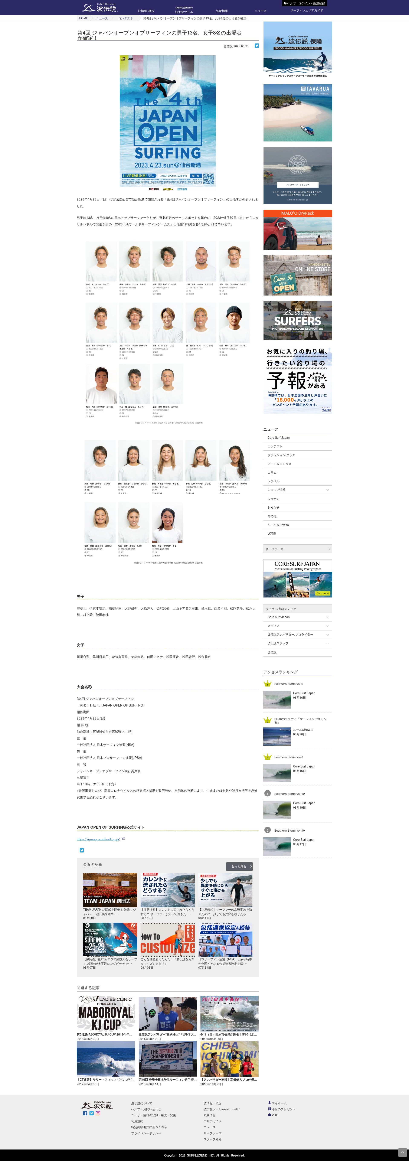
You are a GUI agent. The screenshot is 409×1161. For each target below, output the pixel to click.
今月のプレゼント (284, 1109)
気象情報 (210, 1115)
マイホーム (279, 1103)
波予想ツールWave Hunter (222, 1109)
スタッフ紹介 (213, 1139)
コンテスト (125, 18)
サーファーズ (213, 1133)
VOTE (275, 1115)
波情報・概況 (213, 1103)
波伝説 (228, 46)
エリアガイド (213, 1121)
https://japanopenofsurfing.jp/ (98, 838)
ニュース (102, 18)
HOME (83, 18)
